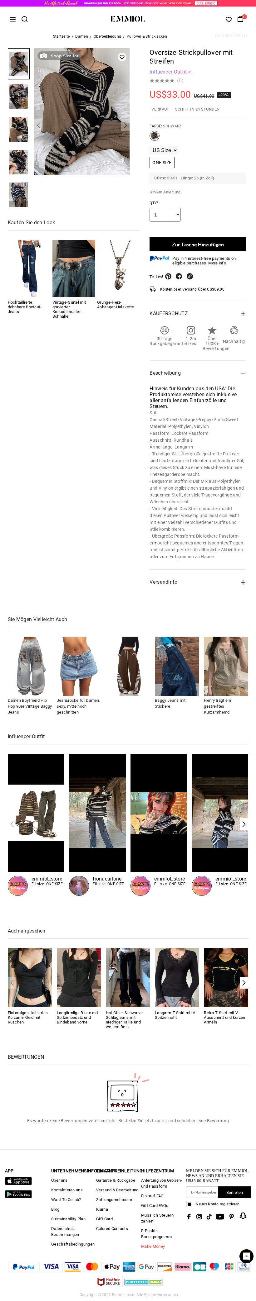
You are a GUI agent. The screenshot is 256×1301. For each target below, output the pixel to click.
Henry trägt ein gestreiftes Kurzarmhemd (217, 706)
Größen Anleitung (165, 192)
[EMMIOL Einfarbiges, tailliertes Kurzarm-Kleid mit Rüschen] (30, 977)
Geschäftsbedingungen (73, 1244)
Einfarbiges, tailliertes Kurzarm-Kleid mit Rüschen (28, 1017)
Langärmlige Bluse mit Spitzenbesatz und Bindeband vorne (77, 1017)
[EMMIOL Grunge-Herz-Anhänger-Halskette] (118, 268)
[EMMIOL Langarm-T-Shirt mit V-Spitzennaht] (177, 977)
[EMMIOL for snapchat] (243, 1215)
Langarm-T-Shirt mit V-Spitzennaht (176, 1015)
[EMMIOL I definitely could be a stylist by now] (36, 825)
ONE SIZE (161, 162)
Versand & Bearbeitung (117, 1190)
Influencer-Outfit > (170, 72)
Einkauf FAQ (152, 1196)
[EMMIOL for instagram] (199, 1216)
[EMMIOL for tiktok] (209, 1216)
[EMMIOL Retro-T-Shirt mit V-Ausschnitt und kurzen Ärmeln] (226, 977)
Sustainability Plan (68, 1219)
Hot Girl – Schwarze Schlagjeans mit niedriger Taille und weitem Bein (124, 1019)
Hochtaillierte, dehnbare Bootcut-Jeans (25, 307)
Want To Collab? (66, 1199)
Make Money (153, 1246)
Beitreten (234, 1192)
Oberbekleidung (107, 36)
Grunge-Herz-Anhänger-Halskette (115, 304)
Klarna (102, 1209)
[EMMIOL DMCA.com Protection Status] (143, 1286)
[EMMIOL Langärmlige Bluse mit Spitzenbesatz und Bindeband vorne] (79, 977)
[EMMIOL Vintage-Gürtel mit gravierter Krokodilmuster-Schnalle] (73, 268)
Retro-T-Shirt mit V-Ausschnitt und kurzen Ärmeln (224, 1017)
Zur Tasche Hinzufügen (198, 244)
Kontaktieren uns (67, 1190)
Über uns (59, 1180)
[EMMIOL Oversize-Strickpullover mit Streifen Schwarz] (154, 138)
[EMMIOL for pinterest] (231, 1216)
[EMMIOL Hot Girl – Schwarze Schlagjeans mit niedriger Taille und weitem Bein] (128, 977)
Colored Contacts (112, 1228)
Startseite (61, 36)
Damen (81, 36)
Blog (55, 1209)
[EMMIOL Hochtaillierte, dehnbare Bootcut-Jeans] (29, 268)
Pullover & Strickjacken (147, 36)
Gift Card (104, 1219)
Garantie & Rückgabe (115, 1180)
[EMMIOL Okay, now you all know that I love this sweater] (220, 825)
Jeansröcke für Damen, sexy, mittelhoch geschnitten (78, 706)
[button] (38, 125)
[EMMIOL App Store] (18, 1183)
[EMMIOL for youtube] (220, 1216)
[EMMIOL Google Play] (18, 1196)
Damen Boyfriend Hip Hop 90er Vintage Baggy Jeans (30, 706)
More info (217, 263)
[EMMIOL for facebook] (189, 1216)
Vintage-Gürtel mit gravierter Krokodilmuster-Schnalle (69, 309)
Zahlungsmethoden (114, 1199)
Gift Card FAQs (154, 1205)
